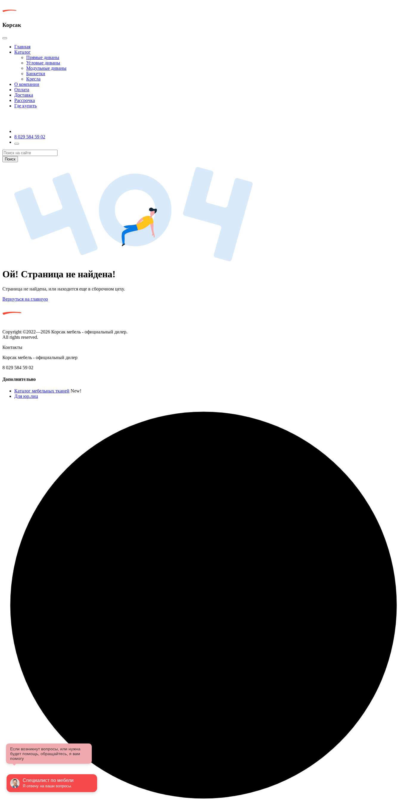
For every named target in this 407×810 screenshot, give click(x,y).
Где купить (25, 105)
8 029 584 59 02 (29, 136)
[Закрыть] (4, 38)
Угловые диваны (43, 62)
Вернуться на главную (25, 299)
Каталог (22, 52)
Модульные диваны (46, 68)
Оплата (21, 89)
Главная (22, 46)
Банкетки (35, 73)
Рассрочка (24, 100)
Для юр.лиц (26, 396)
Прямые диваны (42, 57)
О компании (26, 84)
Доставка (23, 95)
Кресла (33, 78)
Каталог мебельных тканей (41, 390)
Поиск (10, 159)
